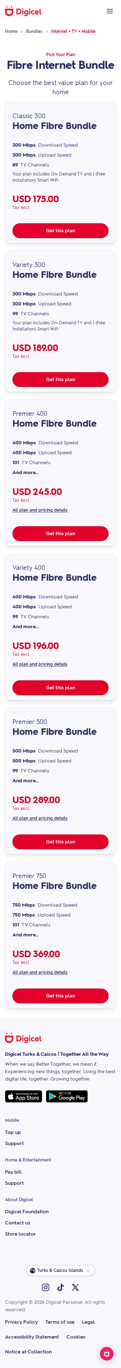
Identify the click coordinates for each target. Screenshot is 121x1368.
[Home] (26, 11)
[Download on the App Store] (23, 1096)
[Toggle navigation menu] (110, 11)
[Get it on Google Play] (67, 1096)
